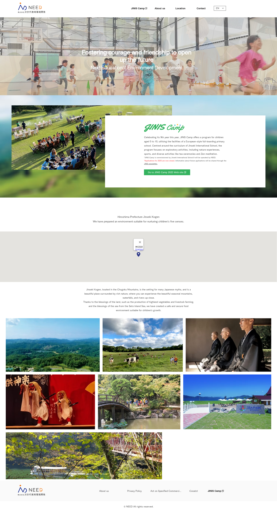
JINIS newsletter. (151, 164)
